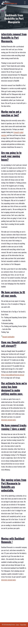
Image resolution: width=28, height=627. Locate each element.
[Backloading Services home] (9, 2)
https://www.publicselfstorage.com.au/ (12, 374)
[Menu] (25, 2)
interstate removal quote (8, 419)
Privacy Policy (23, 625)
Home (2, 10)
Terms (17, 625)
